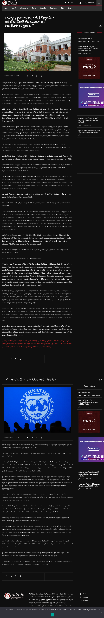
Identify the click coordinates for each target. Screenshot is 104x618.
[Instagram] (80, 597)
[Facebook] (27, 76)
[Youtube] (80, 600)
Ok (52, 615)
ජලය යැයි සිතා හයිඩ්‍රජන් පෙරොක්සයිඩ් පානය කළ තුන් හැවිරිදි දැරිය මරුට (88, 48)
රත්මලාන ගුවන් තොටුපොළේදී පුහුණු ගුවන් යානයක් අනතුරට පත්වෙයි (89, 120)
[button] (80, 3)
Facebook (85, 594)
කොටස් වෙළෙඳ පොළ (84, 41)
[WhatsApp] (41, 76)
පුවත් (100, 26)
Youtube (85, 600)
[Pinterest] (37, 76)
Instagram (85, 597)
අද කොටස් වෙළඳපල (85, 38)
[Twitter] (32, 76)
